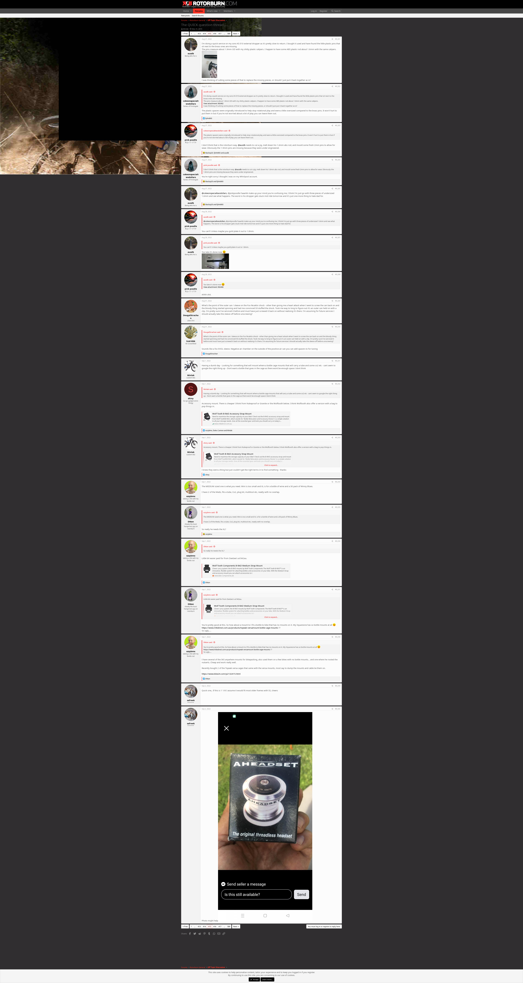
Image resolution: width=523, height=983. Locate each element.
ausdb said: (208, 91)
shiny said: (207, 443)
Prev (186, 33)
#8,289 (337, 301)
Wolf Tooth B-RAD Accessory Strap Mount (231, 413)
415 (209, 33)
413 (199, 33)
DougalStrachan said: (212, 332)
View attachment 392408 (213, 287)
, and (217, 153)
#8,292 (337, 384)
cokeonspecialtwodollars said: (215, 130)
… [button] (194, 33)
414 (204, 33)
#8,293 (337, 437)
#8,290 (337, 327)
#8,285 (337, 188)
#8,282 (337, 86)
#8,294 (337, 482)
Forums (199, 11)
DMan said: (207, 546)
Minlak (185, 29)
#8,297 (337, 589)
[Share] (332, 39)
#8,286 (337, 211)
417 (219, 33)
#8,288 (337, 274)
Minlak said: (208, 389)
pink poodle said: (210, 165)
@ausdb (241, 145)
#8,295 (337, 507)
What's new (212, 11)
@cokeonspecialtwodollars (214, 193)
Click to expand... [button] (271, 465)
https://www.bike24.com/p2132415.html (221, 673)
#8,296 (337, 541)
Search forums (198, 15)
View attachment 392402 (213, 103)
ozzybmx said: (209, 512)
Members (228, 11)
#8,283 (337, 125)
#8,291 (337, 361)
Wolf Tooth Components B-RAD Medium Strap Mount (237, 565)
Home (186, 11)
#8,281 (337, 39)
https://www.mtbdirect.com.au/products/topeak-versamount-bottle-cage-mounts (240, 627)
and (214, 181)
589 (228, 33)
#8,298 (337, 637)
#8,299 (337, 686)
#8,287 (337, 237)
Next (235, 33)
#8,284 (337, 160)
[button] (191, 10)
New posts (185, 15)
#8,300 (337, 709)
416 (214, 33)
